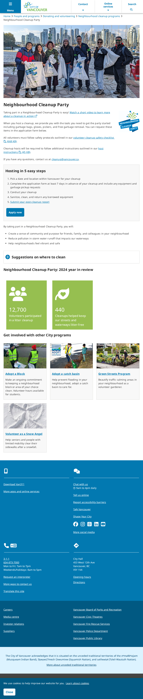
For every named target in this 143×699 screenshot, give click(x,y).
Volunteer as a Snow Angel (24, 434)
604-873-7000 (11, 562)
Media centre (11, 616)
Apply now (15, 212)
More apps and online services (21, 491)
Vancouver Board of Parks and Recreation (97, 609)
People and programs (27, 16)
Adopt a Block (15, 374)
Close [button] (9, 692)
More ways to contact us (17, 584)
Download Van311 (13, 484)
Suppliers (9, 631)
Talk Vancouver (82, 509)
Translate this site (13, 591)
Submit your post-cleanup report (29, 202)
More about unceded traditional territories (71, 664)
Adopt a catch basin (66, 374)
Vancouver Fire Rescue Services (91, 624)
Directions (79, 582)
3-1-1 (6, 558)
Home (6, 16)
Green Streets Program (114, 374)
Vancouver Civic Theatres (88, 616)
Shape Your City (82, 516)
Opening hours (82, 577)
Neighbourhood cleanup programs (99, 16)
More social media (84, 532)
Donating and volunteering (59, 16)
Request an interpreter (16, 577)
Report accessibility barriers (89, 502)
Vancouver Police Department (90, 631)
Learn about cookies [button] (77, 683)
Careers (8, 609)
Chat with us (80, 484)
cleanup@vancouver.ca (65, 159)
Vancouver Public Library (87, 638)
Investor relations (13, 624)
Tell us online (81, 495)
